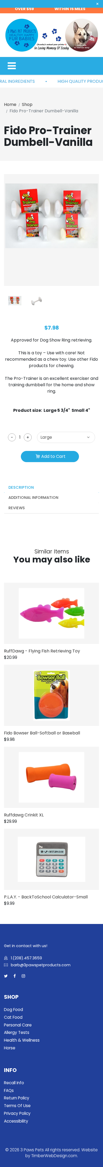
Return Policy (16, 1098)
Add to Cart (53, 456)
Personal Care (18, 1025)
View (59, 613)
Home (10, 104)
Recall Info (14, 1083)
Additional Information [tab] (33, 497)
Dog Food (13, 1009)
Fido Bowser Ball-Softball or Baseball (42, 733)
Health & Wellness (22, 1040)
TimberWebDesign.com (54, 1155)
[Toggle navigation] (11, 66)
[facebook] (14, 976)
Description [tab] (21, 487)
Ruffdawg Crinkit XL (24, 815)
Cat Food (13, 1017)
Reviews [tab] (16, 508)
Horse (9, 1048)
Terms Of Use (17, 1105)
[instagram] (23, 976)
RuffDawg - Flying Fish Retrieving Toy (42, 651)
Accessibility (16, 1121)
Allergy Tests (16, 1032)
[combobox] (66, 437)
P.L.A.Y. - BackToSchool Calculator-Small (46, 897)
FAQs (9, 1090)
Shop (27, 104)
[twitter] (6, 976)
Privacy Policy (17, 1113)
